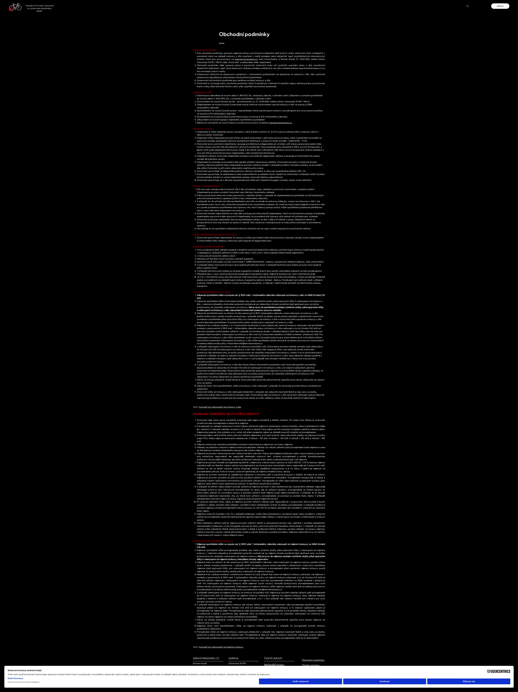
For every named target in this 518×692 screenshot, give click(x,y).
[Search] (467, 6)
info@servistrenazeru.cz (250, 343)
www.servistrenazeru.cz (246, 59)
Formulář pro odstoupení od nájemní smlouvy (221, 647)
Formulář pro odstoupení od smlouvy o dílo (220, 407)
